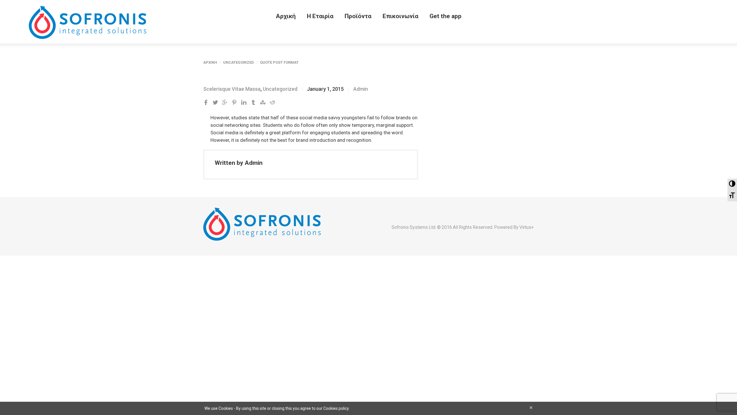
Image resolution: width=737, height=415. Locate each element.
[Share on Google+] (224, 102)
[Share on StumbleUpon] (262, 102)
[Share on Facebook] (205, 102)
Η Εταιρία (320, 16)
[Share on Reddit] (272, 102)
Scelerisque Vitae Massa (232, 89)
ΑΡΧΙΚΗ (210, 62)
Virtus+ (526, 227)
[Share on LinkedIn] (243, 102)
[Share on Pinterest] (234, 102)
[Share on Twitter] (215, 102)
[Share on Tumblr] (253, 102)
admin (360, 89)
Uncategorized (238, 62)
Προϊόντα (358, 16)
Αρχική (286, 16)
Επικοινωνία (400, 16)
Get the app (445, 16)
